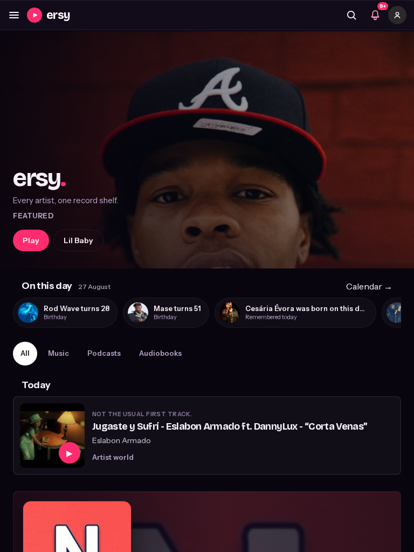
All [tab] (25, 353)
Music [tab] (58, 353)
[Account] (397, 15)
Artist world (113, 457)
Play (31, 240)
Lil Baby (78, 240)
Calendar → (369, 286)
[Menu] (14, 15)
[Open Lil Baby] (207, 149)
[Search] (351, 15)
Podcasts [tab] (104, 353)
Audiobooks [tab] (160, 353)
